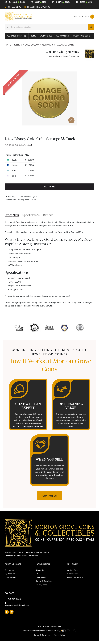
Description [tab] (12, 215)
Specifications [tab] (31, 215)
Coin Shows (41, 577)
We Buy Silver (62, 36)
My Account (10, 574)
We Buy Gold (46, 36)
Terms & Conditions (44, 581)
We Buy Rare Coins (81, 36)
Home (33, 36)
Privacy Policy (41, 584)
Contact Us (49, 495)
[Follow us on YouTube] (12, 612)
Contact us (73, 56)
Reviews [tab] (48, 215)
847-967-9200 (14, 7)
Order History (10, 577)
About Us (40, 570)
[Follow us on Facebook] (7, 612)
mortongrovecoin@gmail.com (17, 605)
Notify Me (49, 186)
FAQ (37, 574)
